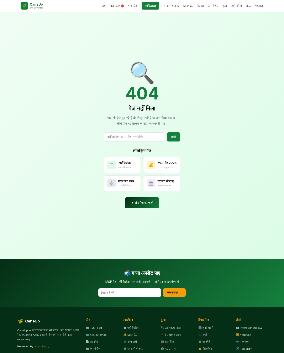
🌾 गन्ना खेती (130, 341)
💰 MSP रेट (130, 334)
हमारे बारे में (236, 5)
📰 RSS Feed (94, 327)
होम (104, 5)
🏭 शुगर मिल (167, 341)
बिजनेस (200, 5)
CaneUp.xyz (43, 346)
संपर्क (248, 5)
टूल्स (224, 5)
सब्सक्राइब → (174, 292)
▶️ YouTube (243, 334)
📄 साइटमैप (92, 341)
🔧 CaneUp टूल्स (171, 327)
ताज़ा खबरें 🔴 (117, 5)
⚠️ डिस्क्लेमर (205, 348)
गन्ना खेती (132, 5)
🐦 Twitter (242, 341)
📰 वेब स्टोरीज (93, 348)
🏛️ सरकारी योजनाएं (133, 348)
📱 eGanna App (171, 334)
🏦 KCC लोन (168, 348)
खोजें (173, 137)
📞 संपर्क (203, 334)
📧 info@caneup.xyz (249, 327)
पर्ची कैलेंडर (150, 5)
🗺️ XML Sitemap (96, 334)
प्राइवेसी (259, 5)
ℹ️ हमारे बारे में (205, 327)
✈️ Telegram (244, 348)
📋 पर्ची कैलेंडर (131, 327)
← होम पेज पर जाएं (142, 203)
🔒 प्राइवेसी (204, 341)
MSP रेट (188, 5)
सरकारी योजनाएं (171, 5)
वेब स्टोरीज (213, 5)
